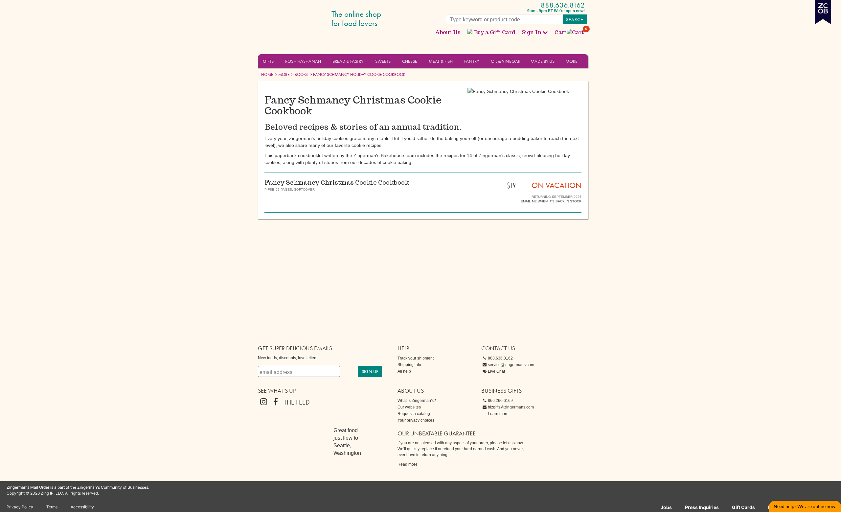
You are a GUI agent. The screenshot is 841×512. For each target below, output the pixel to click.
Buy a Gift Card (494, 32)
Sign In (531, 32)
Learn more (498, 413)
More (571, 61)
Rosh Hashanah (303, 61)
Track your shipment (416, 358)
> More (281, 74)
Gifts (268, 61)
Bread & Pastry (347, 61)
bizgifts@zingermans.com (511, 407)
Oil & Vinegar (505, 61)
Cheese (409, 61)
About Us (448, 32)
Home (267, 74)
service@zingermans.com (511, 364)
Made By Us (543, 61)
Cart (570, 32)
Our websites (409, 407)
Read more (408, 464)
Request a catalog (414, 413)
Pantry (471, 61)
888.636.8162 (563, 5)
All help (404, 371)
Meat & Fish (441, 61)
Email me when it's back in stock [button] (551, 201)
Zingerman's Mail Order (308, 19)
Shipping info (409, 364)
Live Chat (496, 371)
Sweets (383, 61)
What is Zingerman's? (417, 400)
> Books (299, 74)
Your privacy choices (416, 420)
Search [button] (575, 19)
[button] (277, 60)
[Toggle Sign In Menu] (545, 32)
